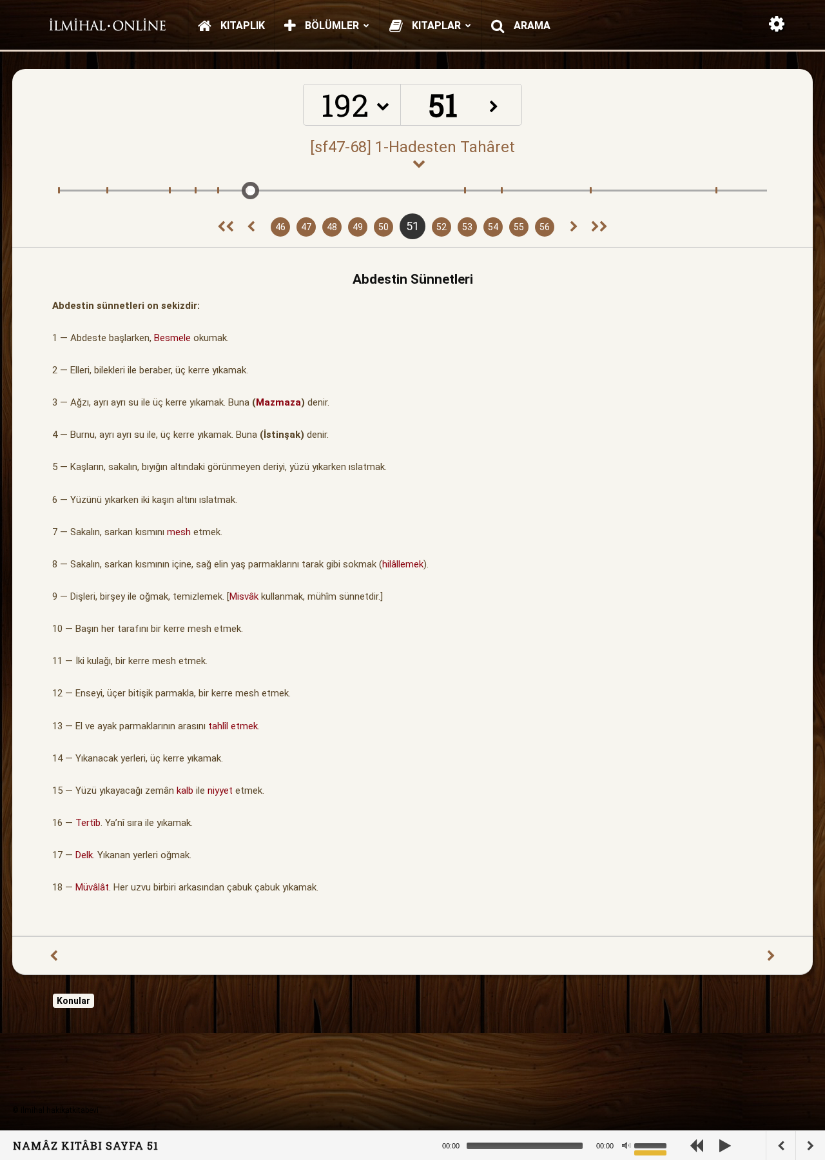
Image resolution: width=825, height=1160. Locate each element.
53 (467, 227)
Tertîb (88, 823)
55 (519, 227)
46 (280, 227)
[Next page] (574, 227)
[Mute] (626, 1146)
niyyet (220, 790)
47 (306, 227)
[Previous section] (225, 227)
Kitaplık (241, 25)
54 (493, 227)
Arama (530, 25)
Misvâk (243, 596)
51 (412, 226)
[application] (567, 1145)
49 (358, 227)
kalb (185, 790)
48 (332, 227)
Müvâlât (92, 887)
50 (383, 227)
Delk (84, 855)
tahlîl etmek (233, 726)
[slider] (652, 1144)
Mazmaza (278, 402)
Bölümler (330, 25)
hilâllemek (402, 564)
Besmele (172, 338)
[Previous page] (251, 227)
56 (544, 227)
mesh (179, 532)
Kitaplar (435, 25)
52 (441, 227)
